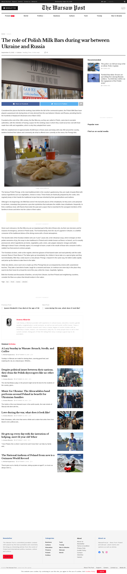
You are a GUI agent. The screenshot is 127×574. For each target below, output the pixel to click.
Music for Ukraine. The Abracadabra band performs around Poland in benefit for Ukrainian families (25, 394)
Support (14, 1)
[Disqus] (42, 501)
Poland (9, 16)
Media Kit (34, 1)
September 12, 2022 (7, 52)
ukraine (24, 281)
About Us (80, 541)
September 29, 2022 (21, 400)
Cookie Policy (81, 550)
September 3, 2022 (23, 461)
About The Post (6, 1)
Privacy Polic (81, 548)
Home (3, 34)
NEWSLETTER (10, 8)
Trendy (99, 16)
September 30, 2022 (21, 379)
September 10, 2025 (23, 354)
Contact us (27, 1)
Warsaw (62, 550)
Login (104, 1)
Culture (72, 16)
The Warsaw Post (11, 567)
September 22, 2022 (21, 415)
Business (56, 16)
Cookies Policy (90, 571)
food (12, 281)
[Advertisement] (63, 25)
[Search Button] (124, 1)
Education (48, 547)
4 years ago (106, 68)
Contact (79, 552)
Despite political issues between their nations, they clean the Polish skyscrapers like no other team (27, 372)
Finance (48, 550)
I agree (101, 571)
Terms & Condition (83, 546)
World (26, 16)
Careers (20, 1)
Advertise (80, 555)
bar (7, 281)
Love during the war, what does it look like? (25, 412)
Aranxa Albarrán (23, 320)
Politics (40, 16)
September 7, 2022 (21, 440)
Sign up (8, 556)
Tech (86, 16)
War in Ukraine (116, 16)
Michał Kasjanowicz (9, 354)
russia (18, 281)
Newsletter (80, 544)
